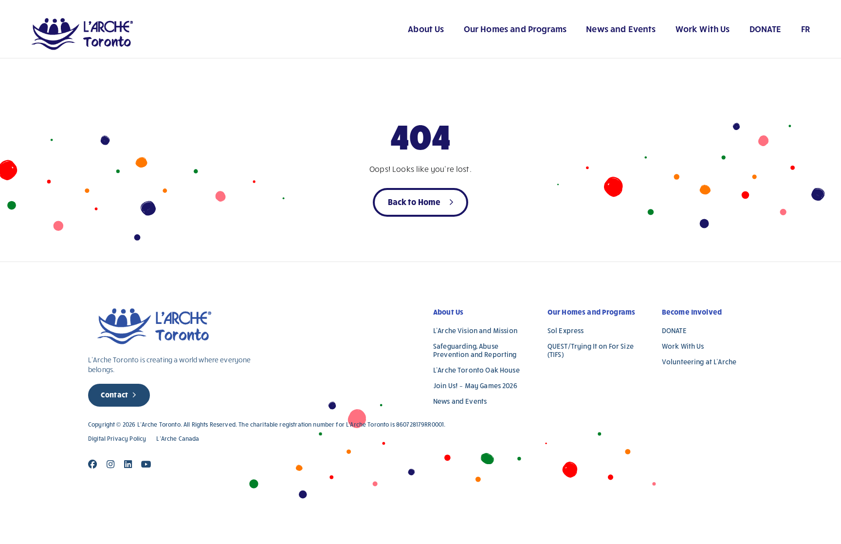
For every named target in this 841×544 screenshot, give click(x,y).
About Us (426, 28)
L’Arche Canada (177, 438)
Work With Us (703, 28)
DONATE (766, 28)
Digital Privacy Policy (117, 438)
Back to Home (414, 201)
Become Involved (692, 311)
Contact (114, 394)
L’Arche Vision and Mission (475, 330)
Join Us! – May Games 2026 (475, 385)
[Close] (92, 464)
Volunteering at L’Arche (699, 361)
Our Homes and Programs (515, 28)
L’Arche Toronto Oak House (476, 370)
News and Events (621, 28)
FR (805, 28)
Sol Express (566, 330)
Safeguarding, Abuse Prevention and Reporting (475, 350)
